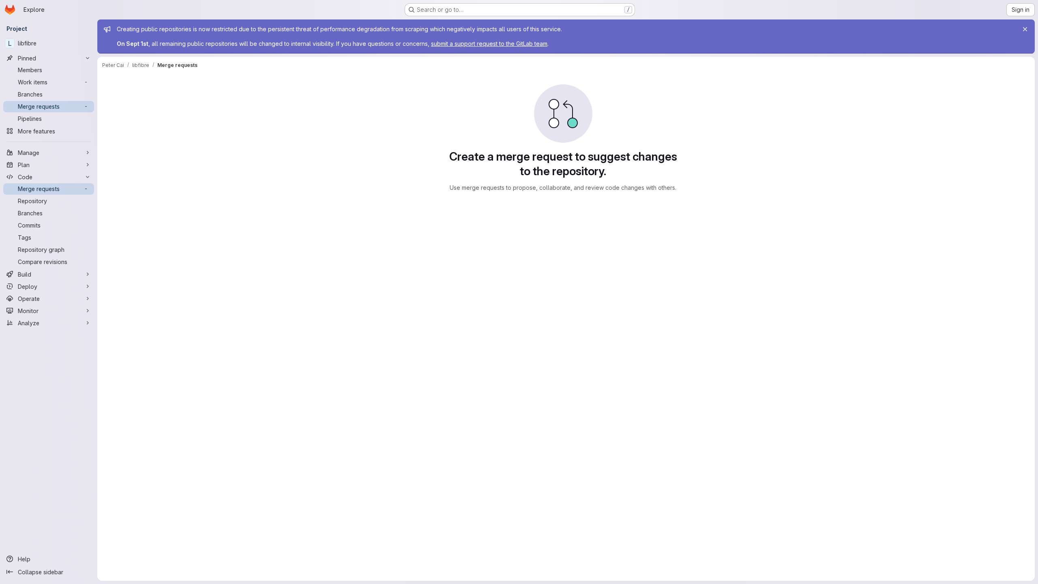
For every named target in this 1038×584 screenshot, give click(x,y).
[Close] (1025, 29)
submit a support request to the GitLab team (489, 43)
